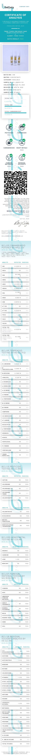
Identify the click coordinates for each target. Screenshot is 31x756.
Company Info (24, 6)
